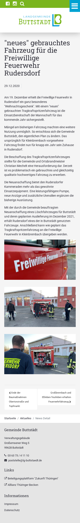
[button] (22, 4)
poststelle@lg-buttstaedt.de (25, 460)
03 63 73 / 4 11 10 (19, 455)
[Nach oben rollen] (71, 514)
